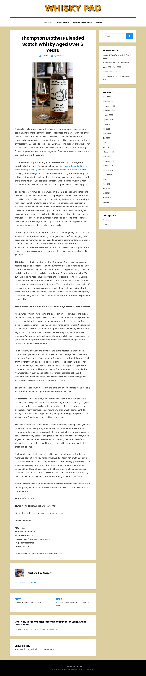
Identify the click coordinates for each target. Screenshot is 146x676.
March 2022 (107, 147)
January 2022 (108, 157)
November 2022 (109, 111)
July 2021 (106, 179)
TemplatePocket (72, 669)
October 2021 (108, 166)
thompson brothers (56, 553)
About (99, 22)
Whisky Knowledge (82, 22)
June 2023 (107, 97)
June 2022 (107, 134)
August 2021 (107, 175)
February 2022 (108, 152)
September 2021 (109, 170)
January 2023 (108, 101)
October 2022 (108, 115)
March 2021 (107, 198)
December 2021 (108, 161)
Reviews (48, 22)
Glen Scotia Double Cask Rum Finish (116, 63)
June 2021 (106, 184)
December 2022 (109, 106)
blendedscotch (42, 553)
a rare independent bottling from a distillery (60, 169)
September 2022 (109, 120)
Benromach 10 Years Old (111, 72)
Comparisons (62, 22)
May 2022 (106, 138)
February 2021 (108, 202)
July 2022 (106, 129)
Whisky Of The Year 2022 (112, 67)
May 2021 (106, 189)
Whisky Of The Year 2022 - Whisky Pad (40, 629)
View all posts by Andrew (25, 583)
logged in (31, 649)
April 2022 (106, 143)
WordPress (90, 669)
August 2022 (107, 124)
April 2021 (106, 193)
